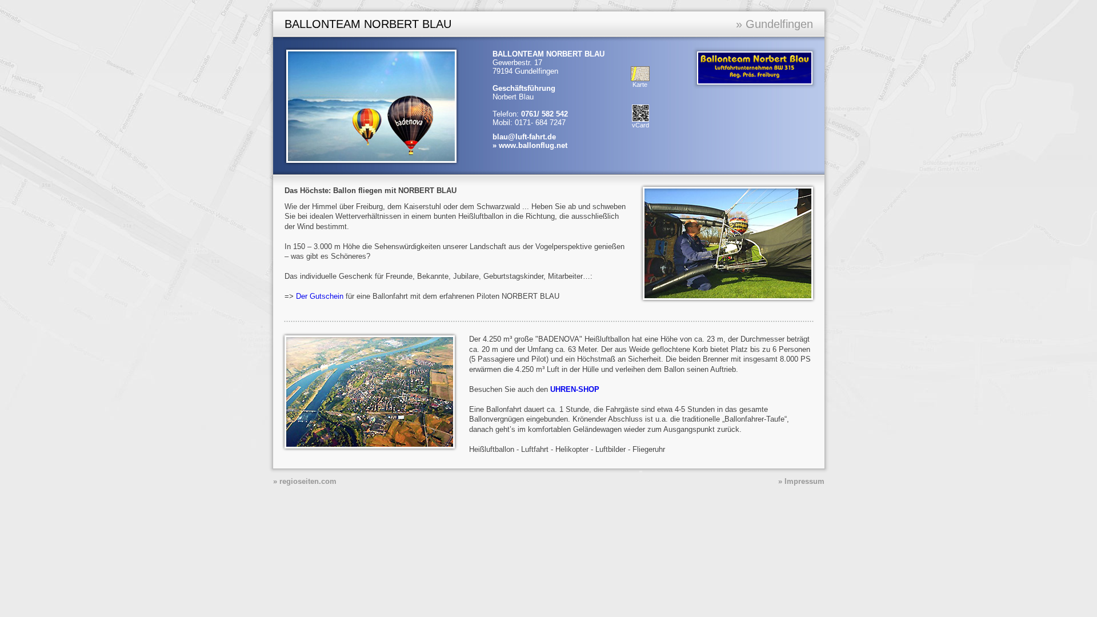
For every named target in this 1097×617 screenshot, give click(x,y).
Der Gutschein (319, 296)
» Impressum (801, 481)
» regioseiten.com (305, 481)
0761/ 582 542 (544, 114)
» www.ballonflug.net (530, 145)
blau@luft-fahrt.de (524, 137)
